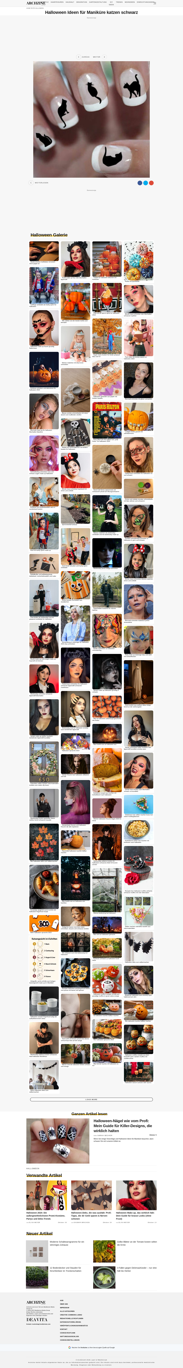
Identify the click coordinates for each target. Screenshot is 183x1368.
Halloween (39, 8)
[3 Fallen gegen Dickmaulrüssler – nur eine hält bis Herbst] (104, 1277)
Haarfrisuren (57, 2)
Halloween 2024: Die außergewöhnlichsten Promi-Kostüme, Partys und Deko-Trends (45, 1216)
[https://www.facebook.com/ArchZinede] (134, 1310)
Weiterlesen (41, 183)
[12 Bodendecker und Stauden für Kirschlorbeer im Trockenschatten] (37, 1277)
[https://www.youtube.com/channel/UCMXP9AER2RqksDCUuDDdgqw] (145, 1310)
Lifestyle (44, 2)
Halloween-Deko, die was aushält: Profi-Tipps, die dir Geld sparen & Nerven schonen (91, 1216)
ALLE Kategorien (67, 1311)
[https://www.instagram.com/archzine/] (138, 1310)
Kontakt (63, 1329)
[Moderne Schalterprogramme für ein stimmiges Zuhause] (37, 1251)
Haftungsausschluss (69, 1336)
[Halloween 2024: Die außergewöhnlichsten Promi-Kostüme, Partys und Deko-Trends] (46, 1195)
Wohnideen (130, 2)
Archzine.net (37, 1303)
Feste (33, 8)
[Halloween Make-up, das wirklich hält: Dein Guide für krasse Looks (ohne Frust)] (136, 1195)
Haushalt (70, 2)
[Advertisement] (91, 34)
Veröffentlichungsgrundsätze (74, 1325)
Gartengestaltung (98, 2)
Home (28, 8)
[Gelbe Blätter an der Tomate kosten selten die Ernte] (104, 1251)
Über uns (64, 1304)
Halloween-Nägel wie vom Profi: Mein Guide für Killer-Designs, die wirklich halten (123, 1126)
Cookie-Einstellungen (70, 1340)
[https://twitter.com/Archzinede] (149, 1310)
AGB (61, 1300)
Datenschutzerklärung (70, 1322)
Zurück (85, 57)
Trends (119, 2)
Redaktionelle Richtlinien (71, 1318)
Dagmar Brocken (82, 1222)
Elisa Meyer (34, 1222)
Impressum (64, 1307)
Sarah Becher (104, 1135)
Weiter (97, 57)
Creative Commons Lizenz (71, 1315)
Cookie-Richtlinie (67, 1333)
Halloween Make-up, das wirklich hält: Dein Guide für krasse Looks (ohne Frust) (135, 1216)
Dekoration (81, 2)
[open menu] (155, 3)
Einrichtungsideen (145, 2)
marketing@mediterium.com (41, 1324)
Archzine (36, 3)
